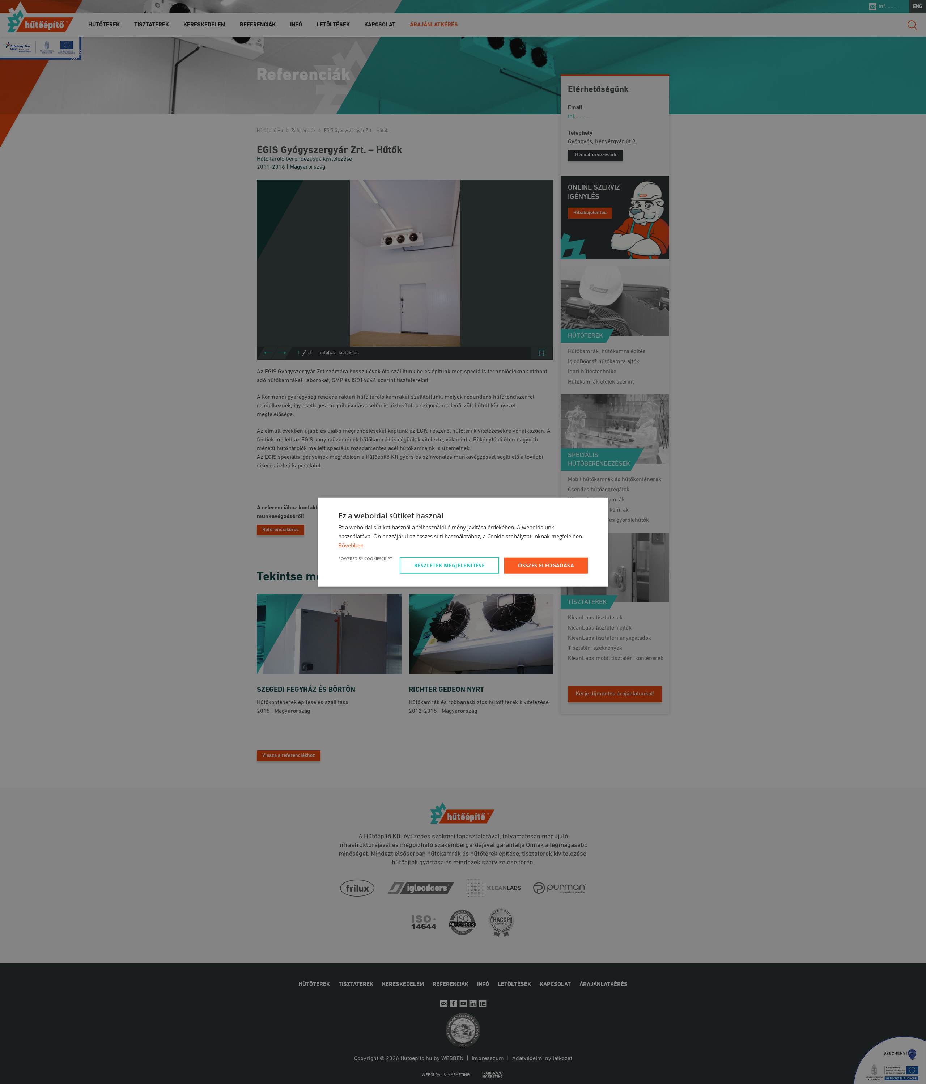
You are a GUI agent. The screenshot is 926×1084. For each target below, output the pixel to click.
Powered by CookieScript (365, 558)
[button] (451, 565)
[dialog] (463, 542)
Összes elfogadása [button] (546, 565)
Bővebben (351, 545)
